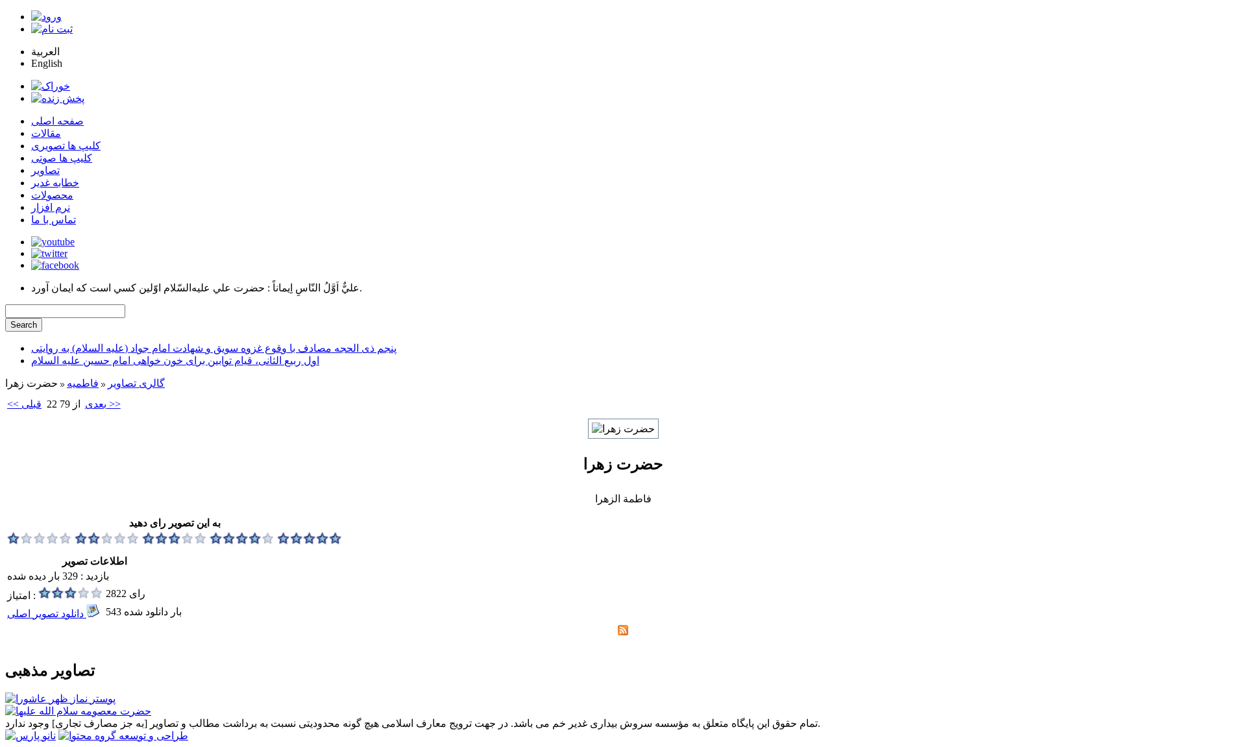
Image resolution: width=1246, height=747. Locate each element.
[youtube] (53, 241)
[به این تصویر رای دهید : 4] (242, 540)
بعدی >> (103, 404)
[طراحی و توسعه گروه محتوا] (123, 735)
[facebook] (55, 265)
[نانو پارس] (30, 735)
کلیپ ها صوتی (61, 158)
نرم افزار (50, 207)
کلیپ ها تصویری (66, 145)
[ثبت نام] (52, 28)
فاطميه (83, 383)
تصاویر (45, 170)
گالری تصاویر (136, 383)
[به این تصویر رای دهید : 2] (107, 540)
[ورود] (46, 16)
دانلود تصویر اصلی (46, 613)
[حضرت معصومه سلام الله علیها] (78, 710)
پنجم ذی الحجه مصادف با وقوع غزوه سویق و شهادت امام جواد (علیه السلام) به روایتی (214, 348)
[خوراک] (50, 86)
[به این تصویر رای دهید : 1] (39, 540)
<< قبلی (24, 404)
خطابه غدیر (55, 182)
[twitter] (49, 253)
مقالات (46, 133)
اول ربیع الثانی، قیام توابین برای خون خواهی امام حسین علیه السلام (175, 360)
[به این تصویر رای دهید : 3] (174, 540)
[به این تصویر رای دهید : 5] (309, 540)
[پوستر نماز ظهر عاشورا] (60, 698)
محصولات (52, 195)
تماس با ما (53, 219)
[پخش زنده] (57, 98)
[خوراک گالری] (623, 631)
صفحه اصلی (57, 121)
